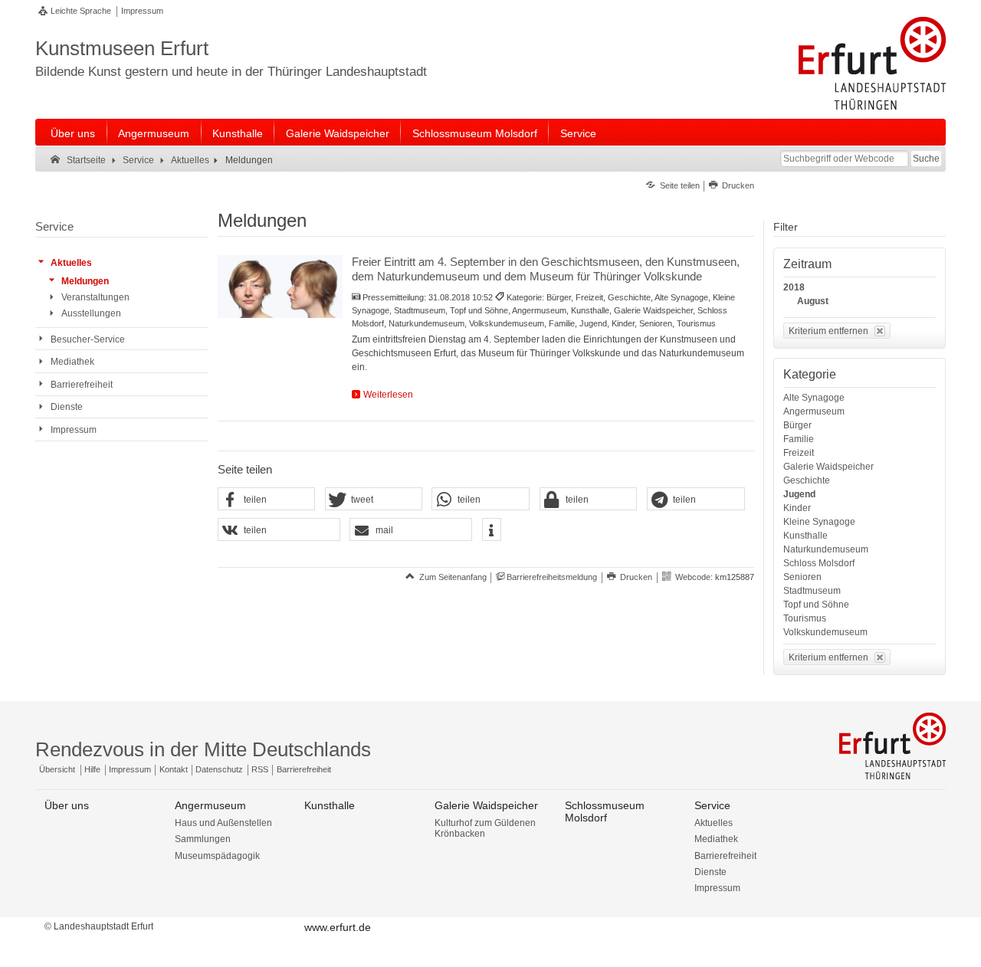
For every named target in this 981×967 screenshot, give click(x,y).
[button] (266, 499)
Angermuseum (153, 133)
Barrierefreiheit (304, 769)
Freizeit (798, 452)
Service (578, 133)
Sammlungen (203, 839)
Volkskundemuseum (825, 632)
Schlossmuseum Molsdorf (474, 133)
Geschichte (806, 480)
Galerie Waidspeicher (337, 133)
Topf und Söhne (816, 604)
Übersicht (57, 769)
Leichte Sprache (81, 10)
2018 (794, 287)
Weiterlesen (388, 394)
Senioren (802, 577)
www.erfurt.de (337, 927)
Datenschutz (219, 769)
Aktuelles (713, 823)
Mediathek (716, 839)
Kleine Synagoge (819, 521)
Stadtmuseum (812, 590)
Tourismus (804, 618)
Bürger (797, 425)
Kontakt (173, 769)
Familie (798, 439)
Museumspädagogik (217, 856)
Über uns (73, 133)
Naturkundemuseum (825, 549)
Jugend (799, 494)
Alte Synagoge (814, 397)
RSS (259, 769)
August (812, 301)
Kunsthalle (237, 133)
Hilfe (92, 769)
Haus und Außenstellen (223, 823)
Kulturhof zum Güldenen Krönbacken (485, 828)
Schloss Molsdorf (819, 563)
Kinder (797, 508)
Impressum (142, 10)
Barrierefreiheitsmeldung (552, 577)
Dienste (710, 872)
